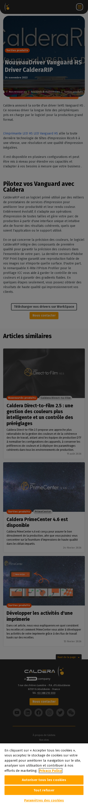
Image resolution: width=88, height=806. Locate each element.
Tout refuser (44, 790)
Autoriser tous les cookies (44, 780)
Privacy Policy (50, 771)
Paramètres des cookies (44, 800)
